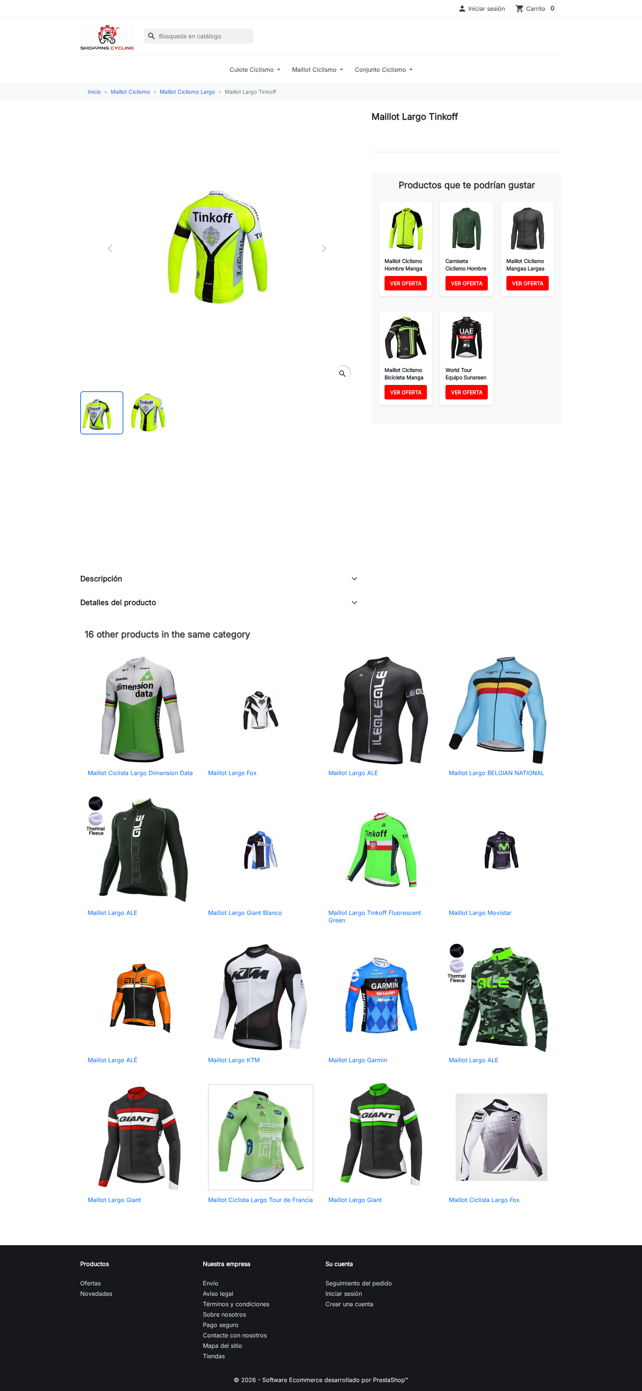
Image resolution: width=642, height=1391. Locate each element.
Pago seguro (221, 1325)
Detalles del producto (118, 602)
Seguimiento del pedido (358, 1283)
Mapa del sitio (222, 1345)
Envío (210, 1283)
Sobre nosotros (224, 1314)
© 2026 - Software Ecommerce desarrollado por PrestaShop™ (321, 1380)
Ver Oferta (406, 283)
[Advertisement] (218, 512)
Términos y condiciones (236, 1304)
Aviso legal (218, 1293)
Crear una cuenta (349, 1304)
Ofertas (90, 1283)
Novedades (96, 1293)
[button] (481, 8)
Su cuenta (339, 1264)
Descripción (101, 578)
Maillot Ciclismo (315, 69)
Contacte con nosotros (235, 1335)
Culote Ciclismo (253, 69)
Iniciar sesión (343, 1293)
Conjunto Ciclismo (381, 69)
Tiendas (214, 1356)
